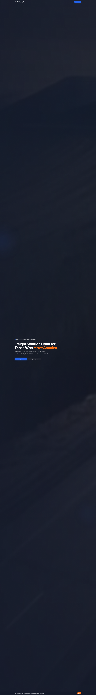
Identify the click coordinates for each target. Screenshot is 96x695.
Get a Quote (78, 1)
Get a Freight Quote (20, 359)
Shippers (38, 1)
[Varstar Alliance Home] (20, 2)
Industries (53, 1)
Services (47, 1)
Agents (42, 1)
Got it (79, 693)
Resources (60, 1)
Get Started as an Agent (34, 359)
